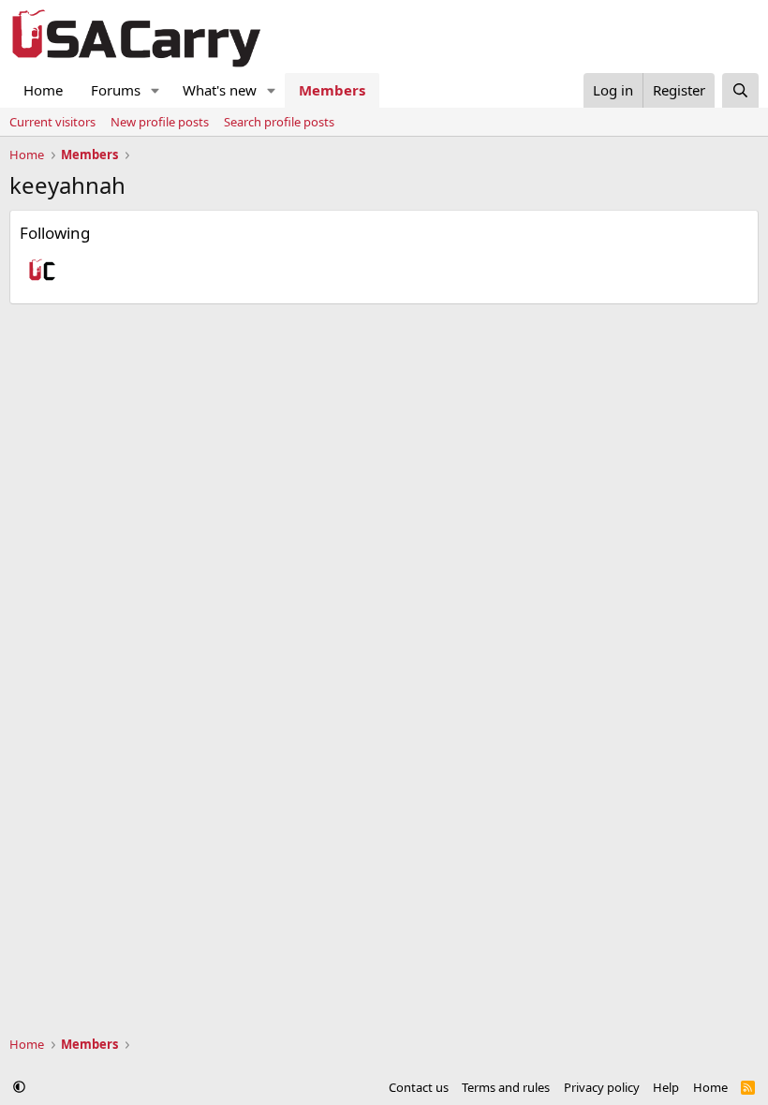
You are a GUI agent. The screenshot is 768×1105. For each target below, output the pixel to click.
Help (666, 1087)
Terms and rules (506, 1087)
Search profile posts (279, 121)
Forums (115, 90)
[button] (155, 90)
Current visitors (52, 121)
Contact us (419, 1087)
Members (332, 90)
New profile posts (160, 121)
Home (43, 90)
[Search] (740, 90)
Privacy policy (602, 1087)
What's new (220, 90)
